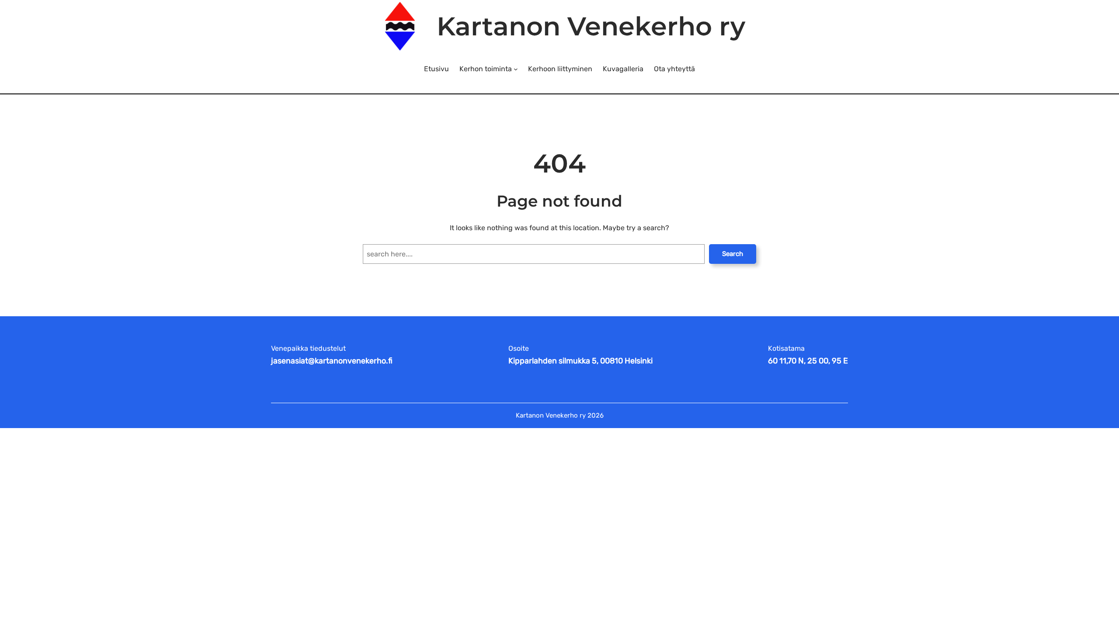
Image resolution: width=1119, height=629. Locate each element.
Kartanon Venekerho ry (591, 26)
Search (732, 254)
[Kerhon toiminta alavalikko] (516, 69)
